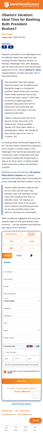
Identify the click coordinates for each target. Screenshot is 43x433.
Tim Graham (7, 34)
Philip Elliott (25, 411)
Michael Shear (7, 411)
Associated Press (9, 414)
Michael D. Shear (33, 70)
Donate (36, 420)
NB (16, 411)
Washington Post (25, 414)
